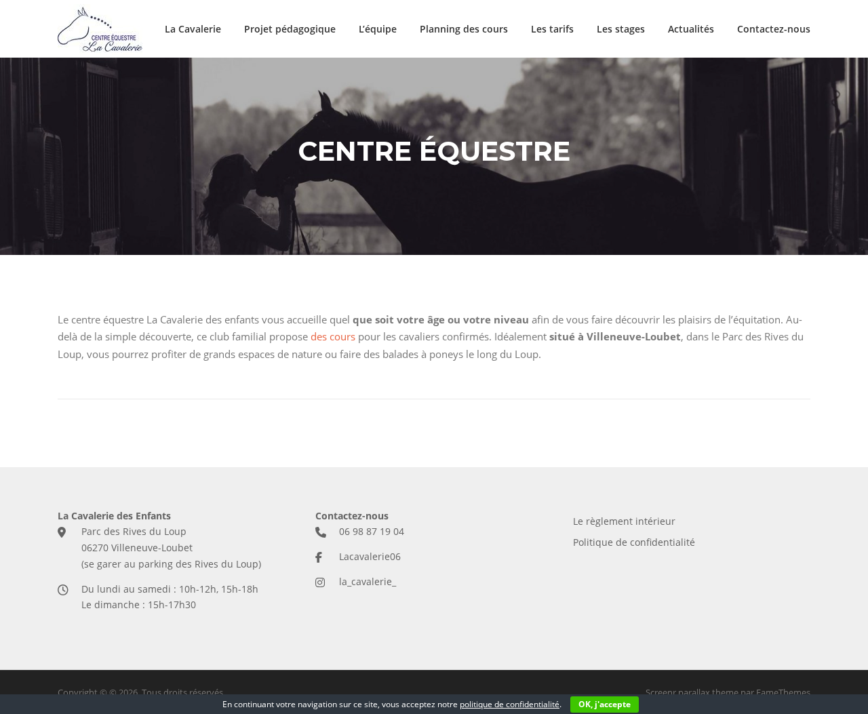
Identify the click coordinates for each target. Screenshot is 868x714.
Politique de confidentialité (634, 542)
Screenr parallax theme (692, 692)
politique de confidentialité (509, 704)
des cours (333, 336)
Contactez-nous (773, 28)
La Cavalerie (193, 28)
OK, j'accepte (604, 704)
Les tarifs (552, 28)
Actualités (691, 28)
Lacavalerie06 (370, 556)
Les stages (621, 28)
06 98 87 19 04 (371, 531)
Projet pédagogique (290, 28)
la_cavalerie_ (367, 581)
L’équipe (378, 28)
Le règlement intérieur (624, 521)
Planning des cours (464, 28)
